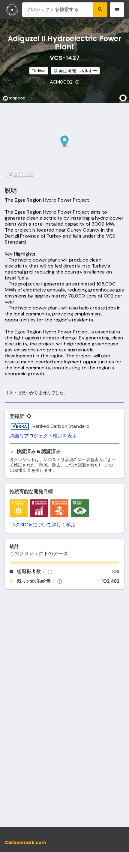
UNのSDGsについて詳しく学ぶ (43, 525)
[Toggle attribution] (123, 98)
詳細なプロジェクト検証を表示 (43, 436)
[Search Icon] (100, 9)
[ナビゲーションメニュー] (117, 9)
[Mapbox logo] (15, 98)
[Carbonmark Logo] (12, 9)
